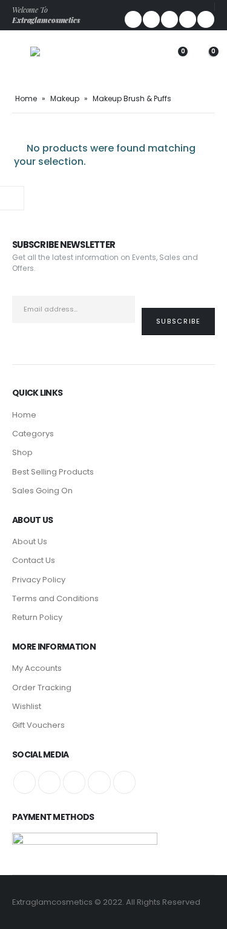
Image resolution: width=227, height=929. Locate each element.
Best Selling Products (53, 472)
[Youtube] (187, 19)
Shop (22, 452)
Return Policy (37, 617)
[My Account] (145, 58)
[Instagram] (205, 19)
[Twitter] (151, 19)
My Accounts (37, 668)
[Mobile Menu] (21, 57)
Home (26, 98)
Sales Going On (42, 490)
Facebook (24, 782)
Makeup (64, 98)
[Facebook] (133, 19)
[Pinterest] (169, 19)
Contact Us (33, 560)
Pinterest (74, 782)
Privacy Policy (38, 579)
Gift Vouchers (38, 725)
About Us (29, 541)
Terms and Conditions (55, 598)
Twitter (49, 782)
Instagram (124, 782)
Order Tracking (41, 687)
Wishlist (26, 706)
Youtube (99, 782)
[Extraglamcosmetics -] (57, 57)
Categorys (33, 433)
